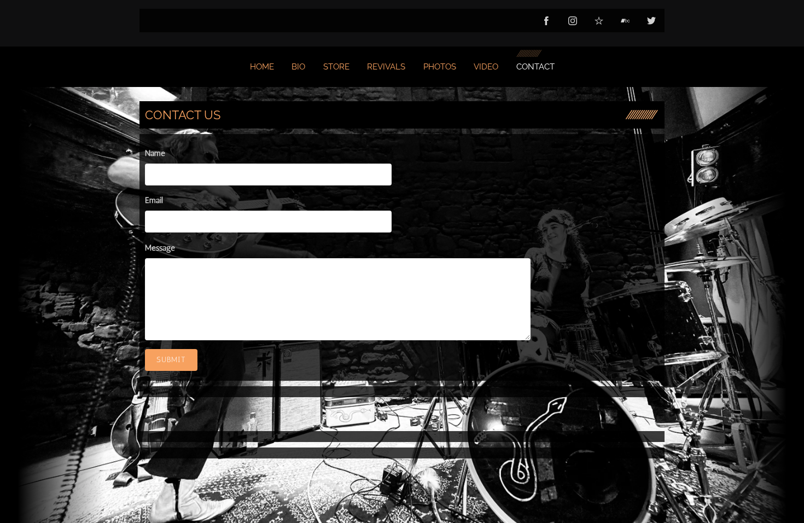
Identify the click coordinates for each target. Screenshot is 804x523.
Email (154, 200)
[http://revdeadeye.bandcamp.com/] (625, 20)
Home (262, 67)
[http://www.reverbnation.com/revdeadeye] (599, 20)
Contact (535, 67)
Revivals (386, 67)
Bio (298, 67)
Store (336, 67)
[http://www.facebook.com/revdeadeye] (546, 20)
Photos (439, 67)
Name (155, 153)
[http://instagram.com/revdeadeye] (572, 20)
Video (486, 67)
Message (160, 248)
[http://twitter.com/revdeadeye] (651, 20)
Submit (171, 359)
